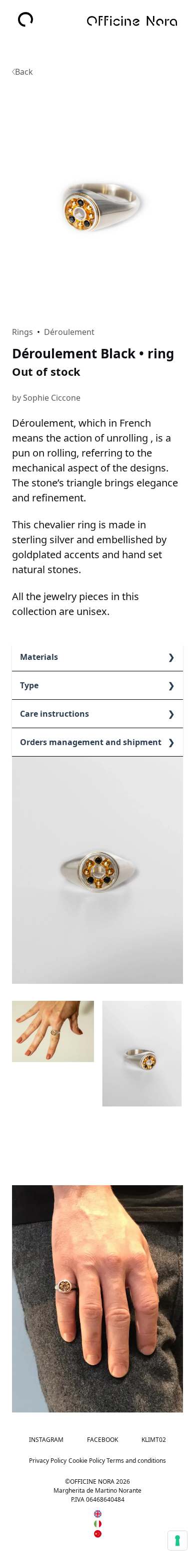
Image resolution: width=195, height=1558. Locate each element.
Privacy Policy (47, 1460)
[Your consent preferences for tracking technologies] (177, 1540)
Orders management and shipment (91, 742)
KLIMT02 (154, 1439)
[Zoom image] (97, 197)
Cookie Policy (86, 1460)
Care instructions (54, 713)
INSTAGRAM (46, 1439)
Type (29, 685)
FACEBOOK (102, 1439)
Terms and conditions (136, 1460)
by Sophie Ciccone (46, 397)
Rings (22, 331)
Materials (39, 656)
